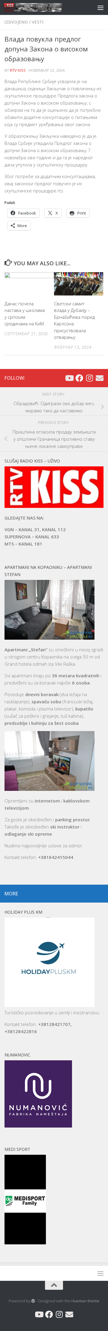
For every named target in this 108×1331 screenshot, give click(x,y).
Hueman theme (85, 1301)
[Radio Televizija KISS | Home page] (43, 7)
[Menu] (100, 7)
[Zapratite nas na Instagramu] (89, 378)
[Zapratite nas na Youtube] (69, 378)
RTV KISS (18, 70)
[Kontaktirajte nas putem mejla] (100, 378)
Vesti (38, 22)
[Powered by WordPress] (33, 1301)
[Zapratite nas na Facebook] (79, 378)
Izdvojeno (16, 22)
